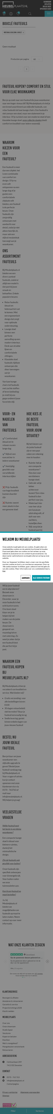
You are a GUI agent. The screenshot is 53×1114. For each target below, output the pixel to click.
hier (3, 571)
